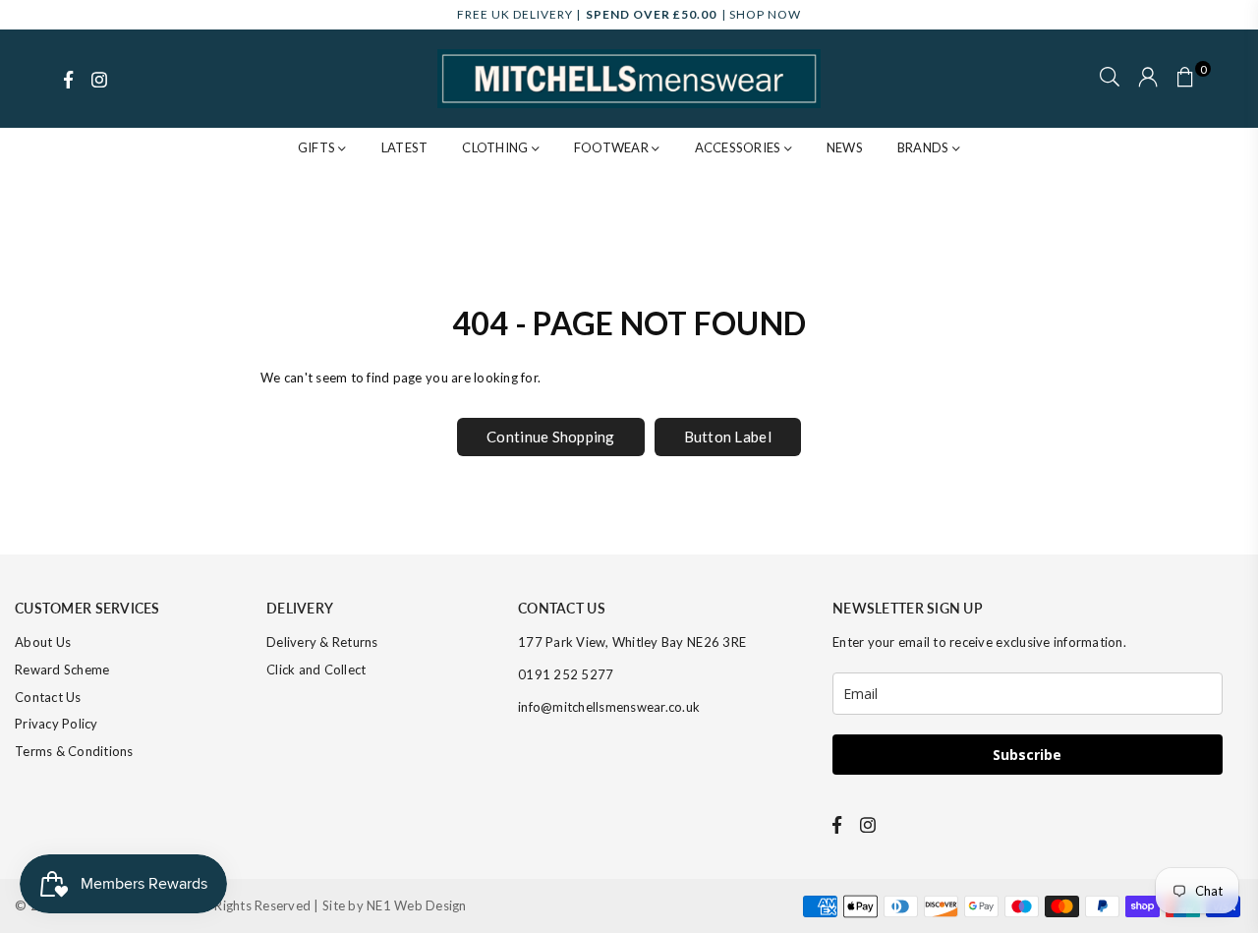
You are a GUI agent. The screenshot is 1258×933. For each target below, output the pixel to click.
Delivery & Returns (322, 642)
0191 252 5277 (565, 674)
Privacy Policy (56, 723)
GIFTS (318, 147)
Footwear (613, 147)
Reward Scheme (62, 669)
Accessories (739, 147)
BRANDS (924, 147)
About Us (43, 642)
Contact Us (48, 697)
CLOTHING (496, 147)
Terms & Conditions (74, 751)
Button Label (728, 436)
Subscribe (1027, 754)
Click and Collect (316, 669)
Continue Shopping (550, 436)
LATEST (405, 147)
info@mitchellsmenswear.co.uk (609, 707)
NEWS (845, 147)
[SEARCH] (1109, 78)
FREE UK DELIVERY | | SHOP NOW (629, 14)
